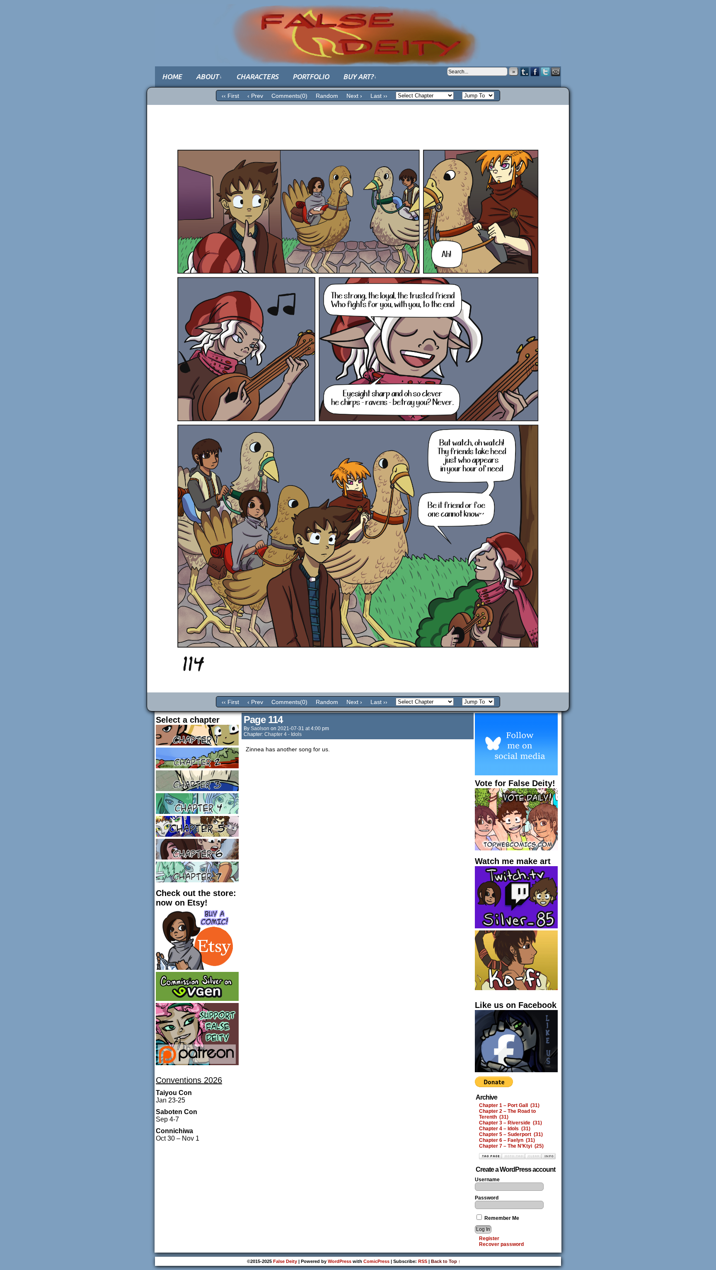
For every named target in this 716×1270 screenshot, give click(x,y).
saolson (260, 728)
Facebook (535, 71)
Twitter (545, 71)
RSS (422, 1261)
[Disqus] (357, 870)
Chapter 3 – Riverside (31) (510, 1123)
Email (556, 71)
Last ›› (378, 95)
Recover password (501, 1244)
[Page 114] (358, 690)
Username (487, 1180)
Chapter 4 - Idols (283, 734)
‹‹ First (230, 95)
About (209, 76)
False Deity (358, 27)
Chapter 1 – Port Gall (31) (509, 1105)
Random (327, 95)
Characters (257, 76)
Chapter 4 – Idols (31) (504, 1129)
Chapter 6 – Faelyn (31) (507, 1140)
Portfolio (311, 76)
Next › (354, 95)
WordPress (339, 1261)
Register (489, 1238)
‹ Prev (255, 95)
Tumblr (525, 71)
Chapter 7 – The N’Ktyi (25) (511, 1146)
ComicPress (376, 1261)
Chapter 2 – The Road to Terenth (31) (507, 1114)
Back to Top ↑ (446, 1261)
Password (486, 1198)
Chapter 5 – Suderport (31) (511, 1134)
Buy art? (360, 76)
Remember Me (501, 1218)
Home (172, 76)
